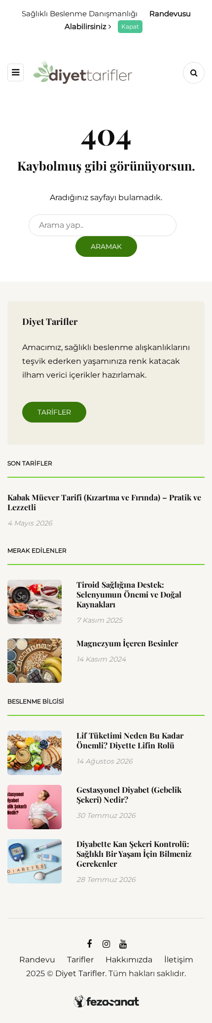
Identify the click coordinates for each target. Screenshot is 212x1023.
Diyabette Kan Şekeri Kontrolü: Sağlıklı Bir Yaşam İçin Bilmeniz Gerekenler (134, 854)
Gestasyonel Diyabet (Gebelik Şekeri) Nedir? (128, 794)
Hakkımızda (129, 959)
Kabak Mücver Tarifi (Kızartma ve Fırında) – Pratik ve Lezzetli (104, 502)
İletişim (178, 959)
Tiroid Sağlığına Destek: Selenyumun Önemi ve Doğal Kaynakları (128, 594)
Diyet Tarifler (80, 973)
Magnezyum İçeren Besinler (127, 643)
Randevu (37, 959)
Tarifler (54, 412)
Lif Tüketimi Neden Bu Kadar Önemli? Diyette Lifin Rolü (129, 740)
